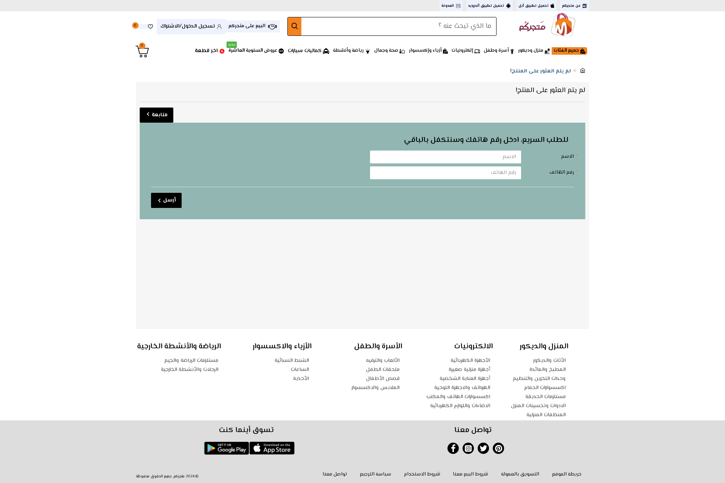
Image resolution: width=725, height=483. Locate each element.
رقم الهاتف (561, 172)
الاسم (567, 156)
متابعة (160, 115)
